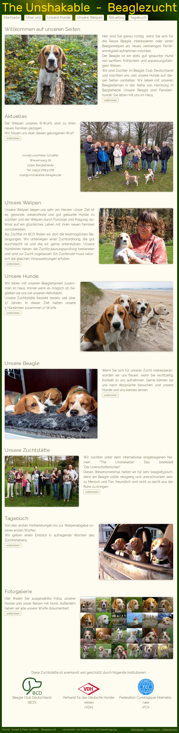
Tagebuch (138, 17)
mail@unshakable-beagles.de (40, 175)
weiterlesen (110, 100)
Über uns (33, 17)
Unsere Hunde (59, 17)
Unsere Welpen (90, 17)
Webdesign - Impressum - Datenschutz (154, 729)
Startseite (12, 17)
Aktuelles (116, 17)
